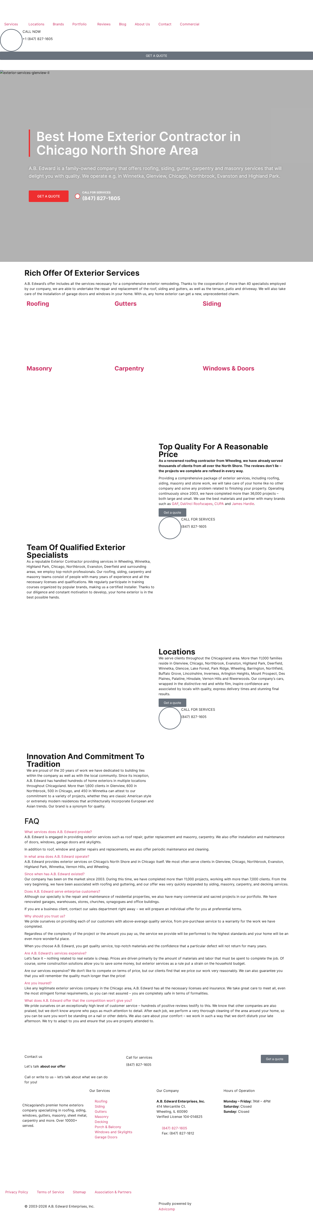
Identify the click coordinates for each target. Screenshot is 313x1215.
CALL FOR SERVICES (198, 519)
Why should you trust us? (44, 916)
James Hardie (243, 504)
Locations (36, 24)
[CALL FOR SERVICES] (170, 528)
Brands (58, 24)
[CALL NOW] (11, 40)
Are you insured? (38, 983)
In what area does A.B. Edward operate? (56, 856)
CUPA (219, 504)
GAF (175, 504)
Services (11, 24)
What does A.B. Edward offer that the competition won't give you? (78, 1000)
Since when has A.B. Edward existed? (54, 874)
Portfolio (79, 24)
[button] (163, 752)
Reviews (104, 24)
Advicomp (167, 1209)
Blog (122, 24)
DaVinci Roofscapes (196, 504)
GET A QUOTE (48, 196)
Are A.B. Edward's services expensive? (55, 953)
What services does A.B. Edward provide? (58, 832)
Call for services (139, 1057)
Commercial (189, 24)
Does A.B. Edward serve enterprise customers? (62, 891)
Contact (164, 24)
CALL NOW (32, 31)
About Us (142, 24)
